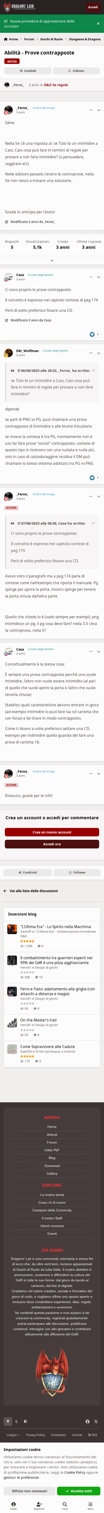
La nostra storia (52, 1195)
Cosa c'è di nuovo (52, 1202)
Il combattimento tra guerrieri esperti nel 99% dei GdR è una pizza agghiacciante (56, 960)
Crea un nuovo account (52, 832)
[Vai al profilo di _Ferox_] (6, 84)
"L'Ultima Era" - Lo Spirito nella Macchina (55, 926)
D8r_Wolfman (27, 351)
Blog (52, 1158)
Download (52, 1166)
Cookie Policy (74, 1472)
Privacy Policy (35, 1435)
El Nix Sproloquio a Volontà (55, 1051)
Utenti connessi (52, 1226)
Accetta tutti (81, 1491)
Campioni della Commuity (52, 1210)
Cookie (77, 1435)
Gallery (52, 1173)
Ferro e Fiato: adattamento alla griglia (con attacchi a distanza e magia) (57, 991)
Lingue (12, 1435)
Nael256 (26, 1051)
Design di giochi (46, 967)
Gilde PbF (52, 1150)
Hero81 (25, 967)
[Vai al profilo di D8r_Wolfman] (8, 353)
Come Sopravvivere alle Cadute (47, 1046)
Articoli (52, 1135)
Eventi (52, 1233)
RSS (94, 1435)
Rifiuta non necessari (29, 1491)
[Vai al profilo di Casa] (8, 277)
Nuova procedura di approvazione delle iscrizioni (39, 23)
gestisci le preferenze (21, 1477)
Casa (20, 275)
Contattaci (58, 1435)
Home (52, 1127)
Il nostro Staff (52, 1218)
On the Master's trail (38, 1020)
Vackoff (25, 931)
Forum (52, 1142)
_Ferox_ (18, 85)
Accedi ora (52, 844)
